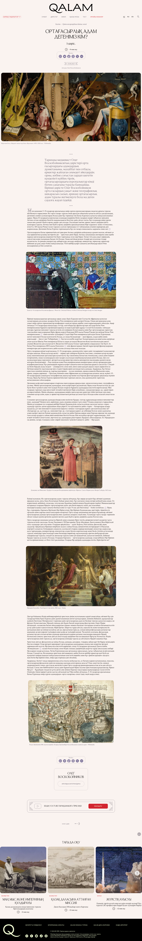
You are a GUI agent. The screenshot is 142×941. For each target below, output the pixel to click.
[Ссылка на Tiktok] (41, 937)
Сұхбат (44, 17)
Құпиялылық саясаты (56, 925)
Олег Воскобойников (74, 68)
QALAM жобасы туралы (78, 925)
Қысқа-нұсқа (74, 17)
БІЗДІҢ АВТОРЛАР (121, 925)
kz (124, 17)
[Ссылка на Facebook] (31, 937)
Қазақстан (5, 896)
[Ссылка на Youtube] (36, 937)
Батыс (99, 896)
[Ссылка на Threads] (46, 937)
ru (128, 17)
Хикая (63, 17)
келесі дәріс (65, 823)
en (132, 17)
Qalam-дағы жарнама (102, 925)
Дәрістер (54, 17)
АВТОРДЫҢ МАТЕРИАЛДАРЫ (71, 784)
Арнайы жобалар (96, 17)
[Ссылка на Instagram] (26, 937)
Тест (84, 17)
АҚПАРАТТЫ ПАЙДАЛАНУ (33, 925)
